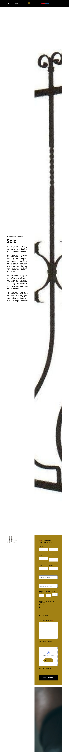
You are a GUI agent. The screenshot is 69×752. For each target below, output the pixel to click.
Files (40, 646)
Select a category (44, 583)
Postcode (51, 565)
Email (41, 555)
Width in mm (48, 592)
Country (41, 574)
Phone (43, 607)
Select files (48, 660)
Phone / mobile (53, 555)
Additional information (46, 620)
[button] (28, 3)
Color (53, 591)
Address (41, 565)
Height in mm (40, 592)
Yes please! (45, 615)
